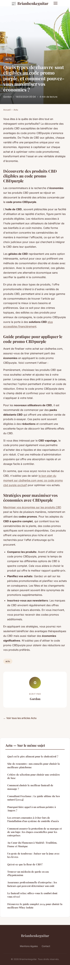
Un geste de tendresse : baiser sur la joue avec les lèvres (33, 855)
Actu (9, 59)
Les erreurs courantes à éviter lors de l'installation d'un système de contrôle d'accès (33, 819)
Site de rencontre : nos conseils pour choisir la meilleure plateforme (33, 765)
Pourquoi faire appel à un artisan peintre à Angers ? (31, 808)
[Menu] (55, 3)
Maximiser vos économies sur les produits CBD (32, 507)
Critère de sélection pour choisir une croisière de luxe (33, 776)
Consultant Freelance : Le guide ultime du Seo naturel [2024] (33, 797)
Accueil (7, 109)
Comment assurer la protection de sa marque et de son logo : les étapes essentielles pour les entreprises (34, 832)
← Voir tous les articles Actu (19, 718)
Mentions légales (29, 946)
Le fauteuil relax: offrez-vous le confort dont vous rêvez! (32, 895)
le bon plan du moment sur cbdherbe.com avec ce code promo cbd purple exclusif (33, 480)
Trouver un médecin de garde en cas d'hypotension (28, 873)
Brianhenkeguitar (29, 3)
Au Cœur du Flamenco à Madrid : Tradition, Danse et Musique (32, 844)
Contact (46, 946)
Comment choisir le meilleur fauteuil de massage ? (30, 787)
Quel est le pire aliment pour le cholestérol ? (32, 756)
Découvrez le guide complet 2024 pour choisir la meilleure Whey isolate (34, 905)
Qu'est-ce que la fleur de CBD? (24, 864)
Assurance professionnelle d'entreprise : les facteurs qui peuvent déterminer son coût (32, 884)
